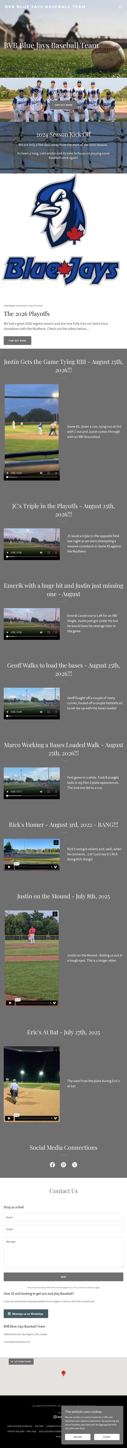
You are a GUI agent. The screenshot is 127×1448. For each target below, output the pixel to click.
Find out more (63, 105)
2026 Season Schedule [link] (20, 1426)
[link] (45, 7)
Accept (107, 1437)
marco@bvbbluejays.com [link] (17, 1341)
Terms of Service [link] (88, 1287)
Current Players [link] (56, 1426)
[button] (120, 7)
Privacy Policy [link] (72, 1287)
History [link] (39, 1426)
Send (63, 1276)
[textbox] (63, 1217)
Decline (78, 1437)
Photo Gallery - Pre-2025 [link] (22, 1431)
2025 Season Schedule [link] (51, 1431)
